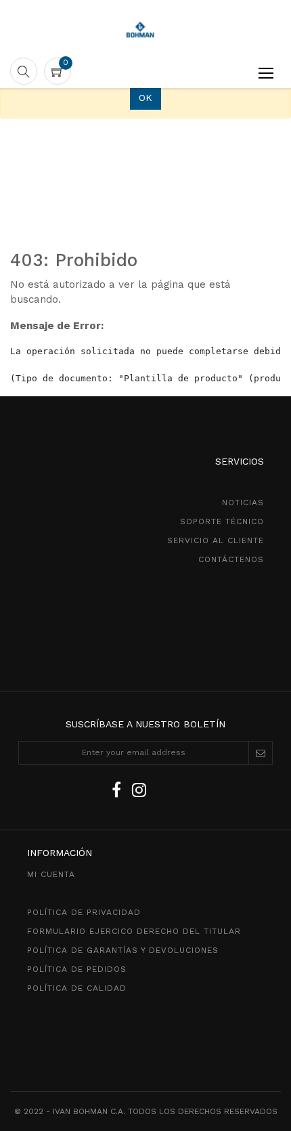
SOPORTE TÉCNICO (222, 521)
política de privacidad (84, 912)
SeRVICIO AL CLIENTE (215, 540)
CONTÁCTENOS (231, 559)
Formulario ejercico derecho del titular (134, 931)
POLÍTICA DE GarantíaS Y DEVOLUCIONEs (123, 950)
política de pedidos (77, 969)
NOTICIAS (243, 502)
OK (145, 97)
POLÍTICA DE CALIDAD (77, 988)
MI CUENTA (51, 874)
